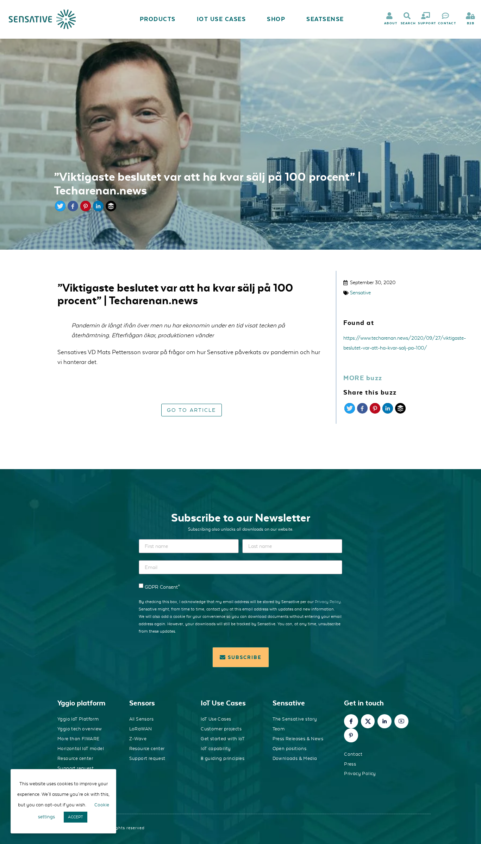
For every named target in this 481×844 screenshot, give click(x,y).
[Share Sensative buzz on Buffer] (400, 411)
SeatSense (325, 19)
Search (408, 23)
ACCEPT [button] (75, 816)
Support (427, 23)
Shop (276, 19)
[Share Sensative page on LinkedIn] (98, 209)
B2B (471, 23)
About (391, 23)
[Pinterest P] (351, 735)
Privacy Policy (328, 602)
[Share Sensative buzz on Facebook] (362, 411)
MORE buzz (362, 378)
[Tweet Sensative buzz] (349, 411)
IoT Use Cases (221, 19)
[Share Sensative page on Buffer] (111, 209)
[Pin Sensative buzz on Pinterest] (375, 411)
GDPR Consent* (162, 587)
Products (158, 19)
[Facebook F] (351, 721)
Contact (447, 23)
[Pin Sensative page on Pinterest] (85, 209)
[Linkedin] (384, 721)
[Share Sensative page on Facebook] (73, 209)
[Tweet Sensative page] (60, 209)
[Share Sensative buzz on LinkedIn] (387, 411)
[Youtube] (401, 721)
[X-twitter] (368, 721)
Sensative (360, 292)
